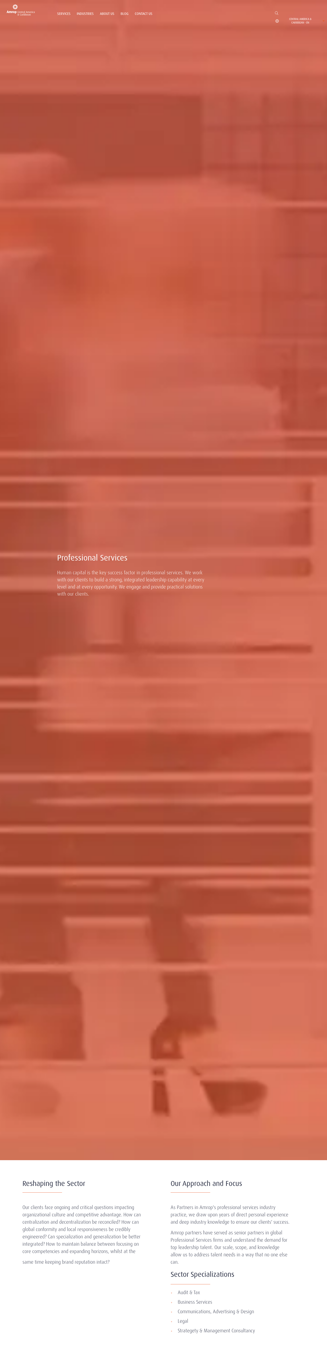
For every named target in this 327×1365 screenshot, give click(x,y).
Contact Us (143, 13)
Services (64, 13)
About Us (107, 13)
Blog (125, 13)
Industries (85, 13)
